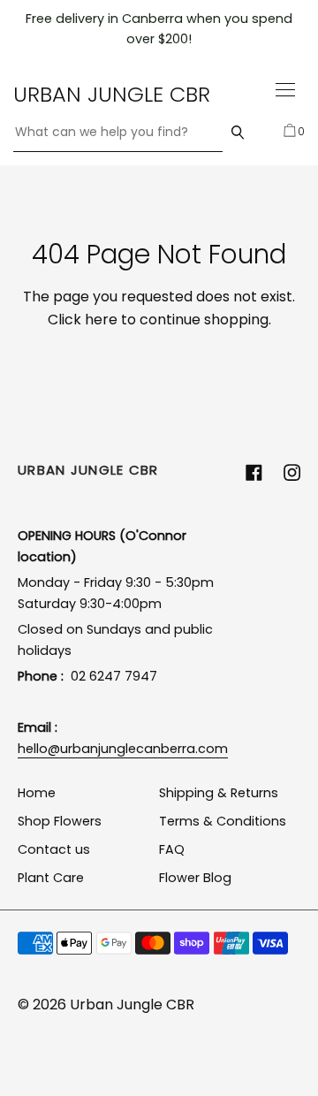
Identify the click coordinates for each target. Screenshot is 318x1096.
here (101, 319)
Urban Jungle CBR (111, 94)
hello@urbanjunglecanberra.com (123, 748)
